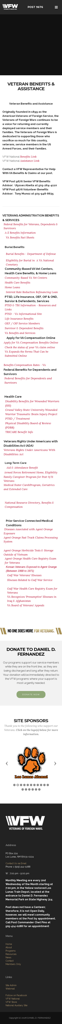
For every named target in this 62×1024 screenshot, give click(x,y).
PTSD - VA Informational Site (23, 314)
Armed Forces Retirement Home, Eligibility (30, 472)
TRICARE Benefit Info (19, 432)
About (9, 947)
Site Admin (11, 985)
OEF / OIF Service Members (22, 323)
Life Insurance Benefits (19, 318)
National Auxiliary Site (16, 1005)
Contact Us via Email (16, 863)
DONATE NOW (31, 694)
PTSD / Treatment (17, 418)
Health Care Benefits (17, 282)
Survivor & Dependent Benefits (24, 328)
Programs (11, 951)
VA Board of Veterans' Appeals (25, 605)
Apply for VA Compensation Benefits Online (31, 342)
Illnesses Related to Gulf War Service (29, 580)
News (8, 957)
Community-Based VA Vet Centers (26, 278)
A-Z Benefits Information (20, 232)
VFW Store (11, 1002)
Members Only (13, 964)
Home (9, 944)
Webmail (10, 988)
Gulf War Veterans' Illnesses (24, 575)
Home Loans (12, 287)
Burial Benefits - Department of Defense (31, 254)
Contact (10, 961)
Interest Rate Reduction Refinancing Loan (32, 292)
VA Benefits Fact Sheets (20, 237)
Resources (11, 954)
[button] (6, 763)
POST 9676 (35, 7)
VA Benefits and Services (20, 333)
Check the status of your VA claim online (30, 347)
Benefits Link (28, 156)
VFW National (13, 998)
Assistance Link (29, 161)
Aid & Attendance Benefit (22, 467)
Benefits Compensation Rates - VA (25, 365)
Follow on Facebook (16, 995)
